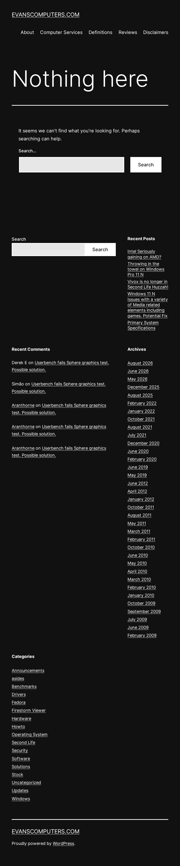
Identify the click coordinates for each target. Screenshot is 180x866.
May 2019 (137, 475)
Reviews (128, 32)
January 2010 (141, 595)
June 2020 (138, 451)
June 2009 (138, 627)
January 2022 (141, 411)
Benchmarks (24, 686)
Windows (21, 798)
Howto (18, 726)
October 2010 (141, 547)
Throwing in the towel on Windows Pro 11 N (146, 269)
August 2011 (139, 515)
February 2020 (142, 459)
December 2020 (143, 443)
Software (21, 758)
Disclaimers (155, 32)
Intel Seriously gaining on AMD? (144, 254)
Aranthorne (23, 405)
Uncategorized (26, 782)
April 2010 (137, 571)
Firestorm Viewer (29, 710)
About (27, 32)
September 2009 (144, 611)
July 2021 (137, 435)
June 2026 (138, 371)
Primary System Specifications (143, 325)
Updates (20, 790)
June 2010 (138, 555)
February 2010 (142, 587)
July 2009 (137, 619)
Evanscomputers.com (45, 14)
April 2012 (137, 491)
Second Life (23, 742)
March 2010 (139, 579)
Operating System (30, 734)
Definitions (100, 32)
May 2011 (137, 523)
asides (18, 678)
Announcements (28, 670)
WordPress (63, 843)
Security (20, 750)
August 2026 (140, 363)
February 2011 (141, 539)
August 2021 (140, 427)
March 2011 (139, 531)
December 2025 (143, 386)
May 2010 (137, 563)
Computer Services (61, 32)
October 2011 (141, 507)
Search (19, 239)
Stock (17, 774)
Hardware (21, 718)
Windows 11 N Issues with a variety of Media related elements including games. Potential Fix (148, 304)
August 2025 (140, 395)
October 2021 (141, 419)
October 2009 (141, 603)
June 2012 (138, 483)
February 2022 (142, 403)
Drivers (19, 694)
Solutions (21, 766)
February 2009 (142, 635)
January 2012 (141, 499)
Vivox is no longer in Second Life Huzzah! (148, 284)
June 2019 (138, 467)
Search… (27, 150)
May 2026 (137, 379)
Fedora (19, 702)
